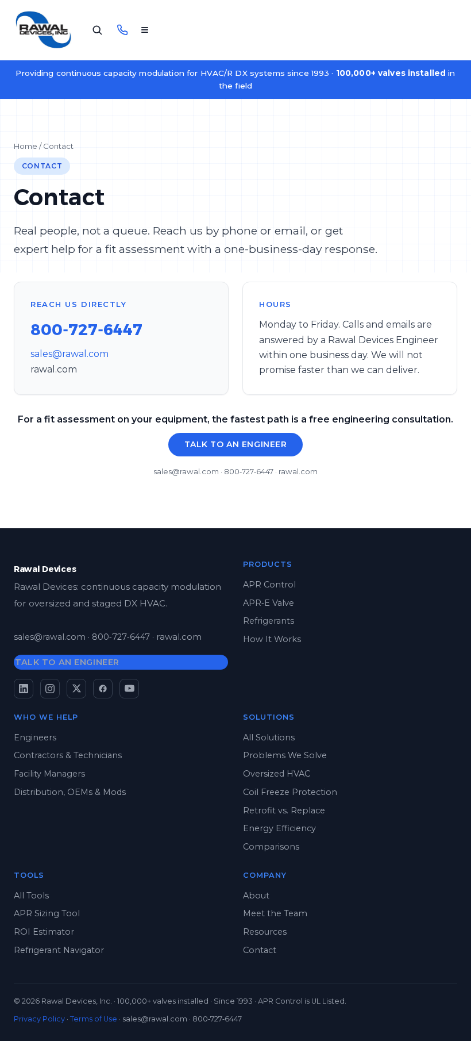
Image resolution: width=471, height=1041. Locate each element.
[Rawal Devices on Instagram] (50, 688)
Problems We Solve (285, 755)
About (256, 895)
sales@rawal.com (69, 353)
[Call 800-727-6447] (122, 30)
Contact (259, 950)
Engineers (35, 737)
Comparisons (271, 847)
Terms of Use (93, 1019)
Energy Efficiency (279, 828)
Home (25, 146)
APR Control (269, 584)
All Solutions (269, 737)
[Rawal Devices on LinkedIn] (23, 688)
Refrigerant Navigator (59, 950)
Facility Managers (49, 774)
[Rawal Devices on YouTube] (129, 688)
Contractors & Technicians (68, 755)
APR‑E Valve (268, 603)
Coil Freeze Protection (290, 792)
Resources (265, 932)
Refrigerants (268, 621)
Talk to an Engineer (235, 444)
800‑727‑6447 (86, 329)
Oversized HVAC (276, 774)
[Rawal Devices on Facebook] (103, 688)
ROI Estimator (44, 932)
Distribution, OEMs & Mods (70, 792)
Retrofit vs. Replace (284, 810)
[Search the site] (97, 30)
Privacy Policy (39, 1019)
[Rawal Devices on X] (76, 688)
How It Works (272, 639)
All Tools (31, 895)
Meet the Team (275, 913)
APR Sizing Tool (47, 913)
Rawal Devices (45, 569)
